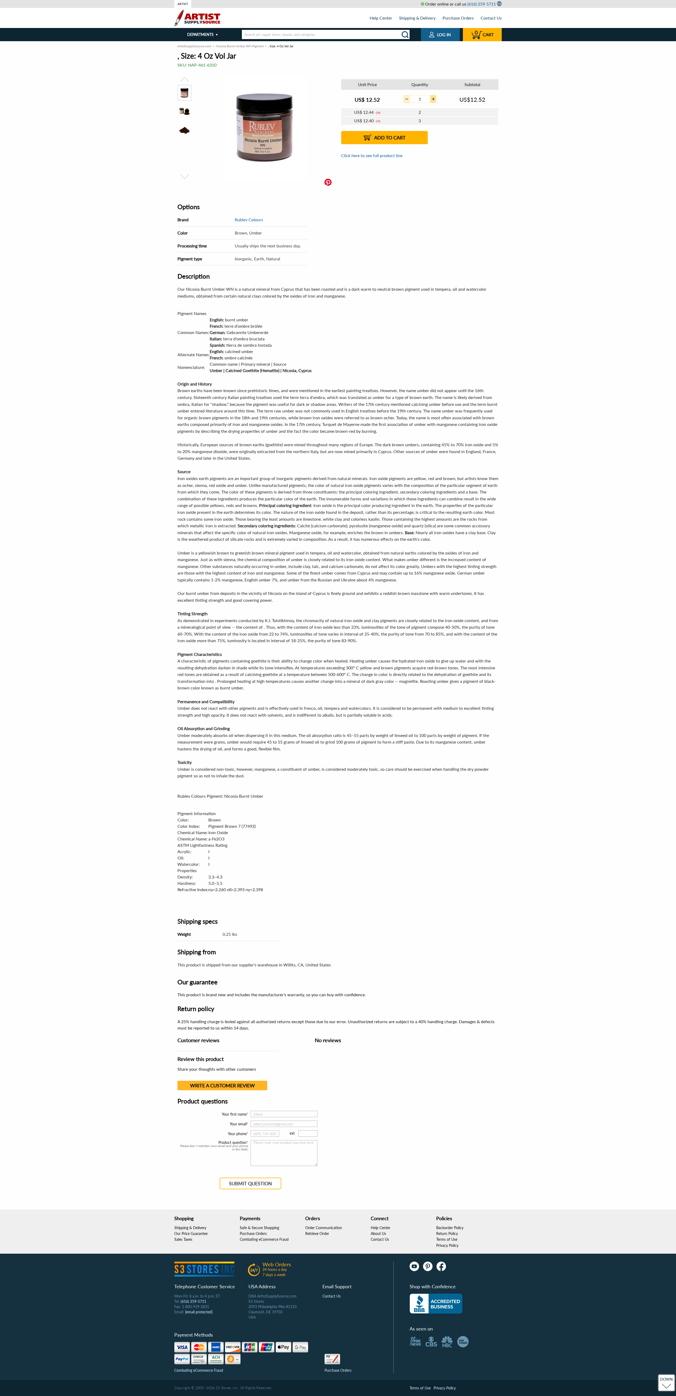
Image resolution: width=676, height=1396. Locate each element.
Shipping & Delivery (417, 17)
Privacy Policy (447, 1245)
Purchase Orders (458, 17)
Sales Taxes (183, 1239)
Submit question (250, 1183)
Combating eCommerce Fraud (264, 1239)
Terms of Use (446, 1239)
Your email (238, 1124)
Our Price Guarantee (191, 1233)
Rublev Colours (249, 219)
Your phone (237, 1133)
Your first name (234, 1114)
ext (292, 1133)
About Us (378, 1233)
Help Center (381, 17)
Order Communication (323, 1227)
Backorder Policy (449, 1227)
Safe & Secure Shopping (259, 1227)
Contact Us (491, 17)
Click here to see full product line (371, 155)
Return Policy (447, 1233)
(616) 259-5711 (481, 3)
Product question (232, 1142)
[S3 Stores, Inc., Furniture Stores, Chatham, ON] (436, 1304)
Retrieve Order (317, 1233)
